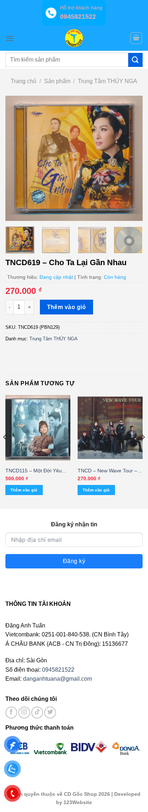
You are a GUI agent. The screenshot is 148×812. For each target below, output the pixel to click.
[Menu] (9, 38)
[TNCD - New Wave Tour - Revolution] (110, 427)
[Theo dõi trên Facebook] (11, 712)
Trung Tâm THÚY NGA (107, 81)
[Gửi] (135, 60)
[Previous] (17, 158)
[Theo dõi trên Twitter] (50, 712)
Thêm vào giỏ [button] (24, 490)
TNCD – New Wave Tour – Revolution (107, 471)
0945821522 (58, 670)
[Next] (130, 158)
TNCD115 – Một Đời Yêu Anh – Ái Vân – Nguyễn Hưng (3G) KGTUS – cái (33, 471)
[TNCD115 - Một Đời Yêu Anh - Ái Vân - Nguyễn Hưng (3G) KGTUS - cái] (37, 427)
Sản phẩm (57, 81)
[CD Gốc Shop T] (74, 38)
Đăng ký (74, 561)
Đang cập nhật (56, 277)
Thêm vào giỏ (66, 307)
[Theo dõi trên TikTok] (37, 712)
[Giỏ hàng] (136, 38)
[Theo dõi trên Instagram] (24, 712)
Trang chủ (23, 81)
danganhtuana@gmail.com (57, 679)
